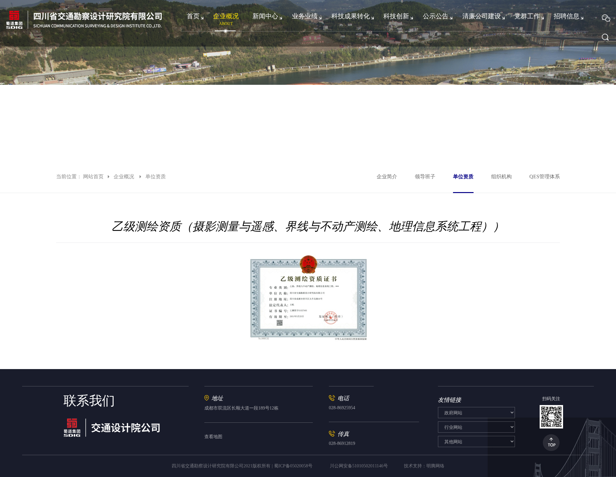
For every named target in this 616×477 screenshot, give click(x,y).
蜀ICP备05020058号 (293, 466)
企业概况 (124, 176)
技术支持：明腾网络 (424, 466)
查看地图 (213, 436)
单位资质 (463, 176)
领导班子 (425, 176)
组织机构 (501, 176)
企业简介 (387, 176)
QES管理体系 (544, 176)
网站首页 (93, 176)
